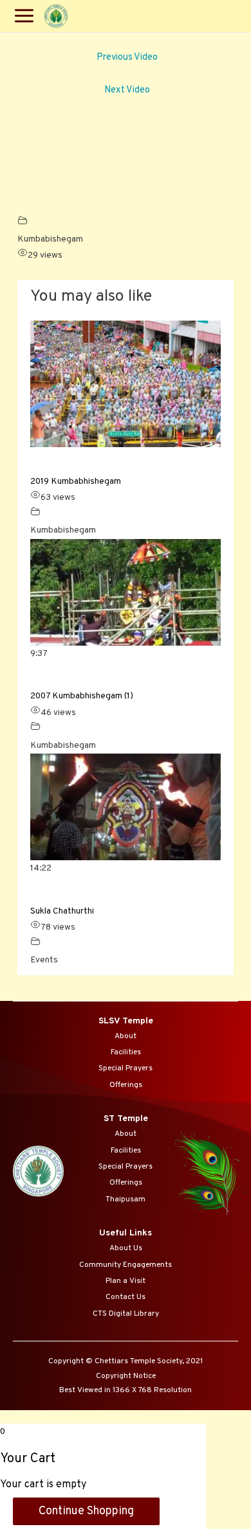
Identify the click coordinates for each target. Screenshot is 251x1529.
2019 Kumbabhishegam (75, 481)
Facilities (126, 1052)
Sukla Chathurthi (62, 911)
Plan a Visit (125, 1281)
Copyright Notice (126, 1376)
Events (44, 960)
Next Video (127, 90)
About (125, 1036)
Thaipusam (125, 1199)
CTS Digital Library (126, 1314)
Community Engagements (125, 1265)
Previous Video (127, 57)
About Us (125, 1248)
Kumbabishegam (50, 239)
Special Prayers (125, 1068)
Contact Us (125, 1297)
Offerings (125, 1085)
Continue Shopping (86, 1511)
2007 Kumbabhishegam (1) (81, 696)
